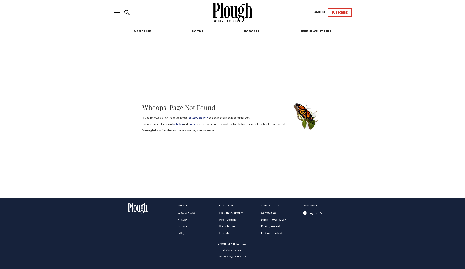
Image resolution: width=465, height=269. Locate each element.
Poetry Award (270, 226)
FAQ (180, 233)
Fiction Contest (271, 233)
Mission (183, 219)
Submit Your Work (273, 219)
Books (197, 31)
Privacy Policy (225, 256)
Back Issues (227, 226)
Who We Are (186, 212)
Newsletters (227, 233)
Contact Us (269, 212)
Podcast (252, 31)
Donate (182, 226)
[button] (117, 12)
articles (178, 124)
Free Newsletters (315, 31)
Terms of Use (239, 256)
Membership (228, 219)
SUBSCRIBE (340, 12)
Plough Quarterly (231, 212)
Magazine (142, 31)
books (192, 124)
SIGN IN (319, 12)
